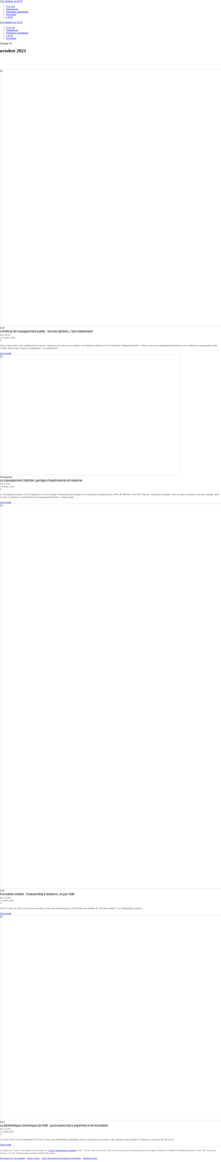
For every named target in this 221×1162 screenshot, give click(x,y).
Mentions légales (90, 1158)
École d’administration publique (62, 1150)
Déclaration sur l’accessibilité (12, 1158)
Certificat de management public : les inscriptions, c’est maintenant (46, 331)
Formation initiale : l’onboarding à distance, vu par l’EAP (37, 894)
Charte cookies (33, 1158)
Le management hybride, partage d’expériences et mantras (41, 480)
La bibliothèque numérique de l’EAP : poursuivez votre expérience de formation (54, 1126)
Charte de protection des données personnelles (61, 1158)
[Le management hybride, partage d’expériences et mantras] (90, 474)
